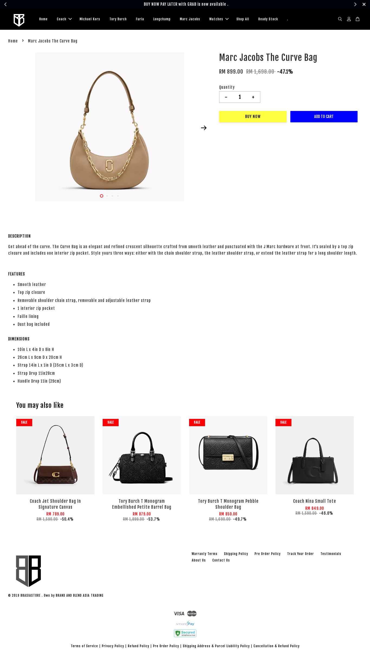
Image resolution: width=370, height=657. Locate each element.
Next (203, 128)
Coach (61, 19)
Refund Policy (138, 646)
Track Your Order (300, 554)
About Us (199, 560)
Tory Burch (118, 19)
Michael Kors (90, 19)
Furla (140, 19)
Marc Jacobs (190, 19)
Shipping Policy (236, 554)
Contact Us (221, 560)
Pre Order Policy (268, 554)
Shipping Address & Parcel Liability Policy (216, 646)
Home (43, 19)
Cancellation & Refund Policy (277, 646)
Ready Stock (268, 19)
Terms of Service (84, 646)
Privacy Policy (113, 646)
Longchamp (162, 19)
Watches (216, 19)
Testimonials (330, 554)
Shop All (242, 19)
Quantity (227, 87)
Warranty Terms (205, 554)
